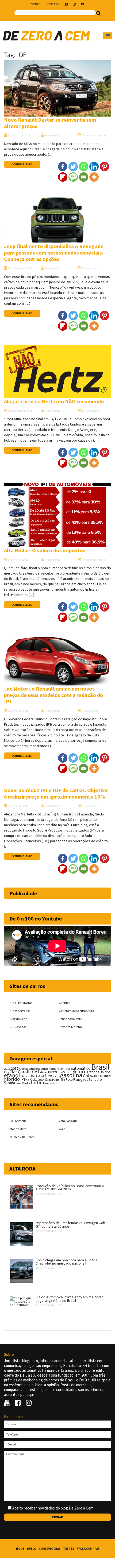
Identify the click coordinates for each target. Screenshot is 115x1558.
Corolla (25, 1071)
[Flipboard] (62, 177)
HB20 (100, 1076)
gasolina (71, 1075)
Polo (69, 1079)
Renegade (80, 1079)
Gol (86, 1075)
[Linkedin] (94, 166)
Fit (42, 1076)
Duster (52, 1072)
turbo (36, 1082)
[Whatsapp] (83, 166)
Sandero (95, 1079)
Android (24, 1069)
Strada (9, 1082)
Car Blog (64, 1003)
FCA (37, 1076)
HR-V (108, 1076)
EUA (30, 1076)
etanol (12, 1075)
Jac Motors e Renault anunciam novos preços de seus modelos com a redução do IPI (53, 695)
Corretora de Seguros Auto (76, 1011)
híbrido (12, 1079)
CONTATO (52, 4)
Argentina (63, 1069)
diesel (44, 1072)
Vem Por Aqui (68, 1121)
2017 (14, 1068)
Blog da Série (18, 1019)
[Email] (83, 177)
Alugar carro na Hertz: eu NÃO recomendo (54, 401)
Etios (24, 1076)
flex (48, 1076)
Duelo (31, 1548)
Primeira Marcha (70, 1027)
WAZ (62, 1129)
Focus (56, 1076)
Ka (27, 1079)
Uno (46, 1083)
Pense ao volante (70, 1019)
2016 (7, 1068)
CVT (36, 1072)
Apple (52, 1069)
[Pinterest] (104, 166)
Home (20, 1548)
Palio (55, 1079)
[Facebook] (62, 166)
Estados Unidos (98, 1072)
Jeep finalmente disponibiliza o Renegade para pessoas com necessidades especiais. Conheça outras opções (53, 252)
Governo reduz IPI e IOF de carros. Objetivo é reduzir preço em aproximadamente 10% (56, 793)
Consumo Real (49, 1548)
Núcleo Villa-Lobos (22, 1137)
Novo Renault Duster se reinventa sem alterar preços (50, 122)
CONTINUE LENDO (22, 164)
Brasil (100, 1067)
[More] (94, 177)
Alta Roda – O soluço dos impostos (44, 550)
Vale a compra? (88, 1548)
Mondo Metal (18, 1129)
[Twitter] (73, 166)
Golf (93, 1076)
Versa (53, 1083)
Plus (62, 1080)
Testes (68, 1548)
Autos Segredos (20, 1011)
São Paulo (23, 1083)
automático (81, 1068)
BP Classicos (18, 1027)
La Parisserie (18, 1121)
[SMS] (73, 177)
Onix (48, 1079)
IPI (22, 1079)
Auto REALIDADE (21, 1003)
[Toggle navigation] (107, 35)
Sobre (35, 4)
